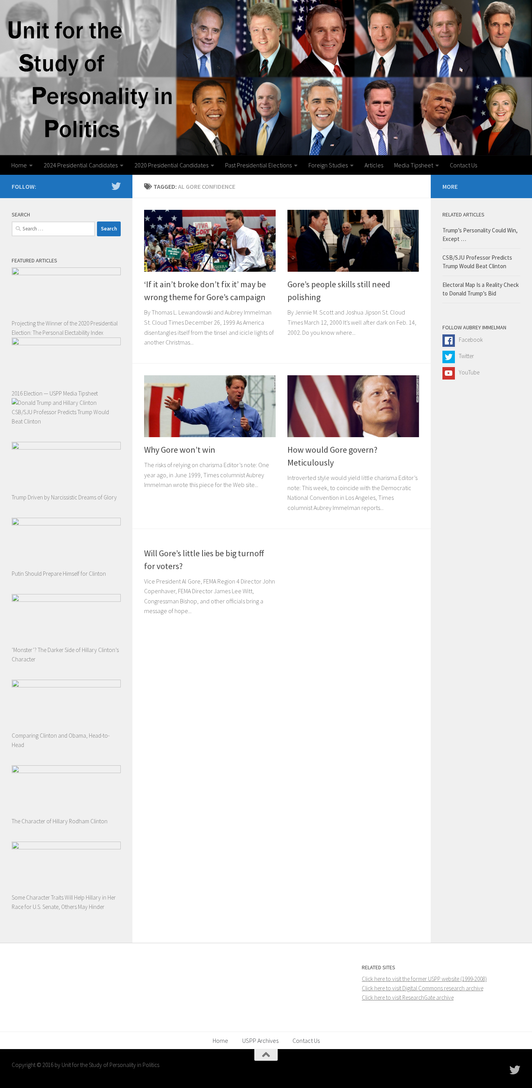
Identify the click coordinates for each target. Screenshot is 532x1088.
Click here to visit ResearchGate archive (408, 997)
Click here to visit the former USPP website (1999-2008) (424, 979)
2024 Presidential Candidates (81, 165)
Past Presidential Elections (258, 165)
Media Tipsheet (413, 165)
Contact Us (463, 165)
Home (19, 165)
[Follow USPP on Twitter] (116, 186)
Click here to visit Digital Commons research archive (422, 988)
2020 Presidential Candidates (171, 165)
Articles (374, 165)
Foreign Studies (328, 165)
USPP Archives (260, 1040)
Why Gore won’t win (179, 449)
